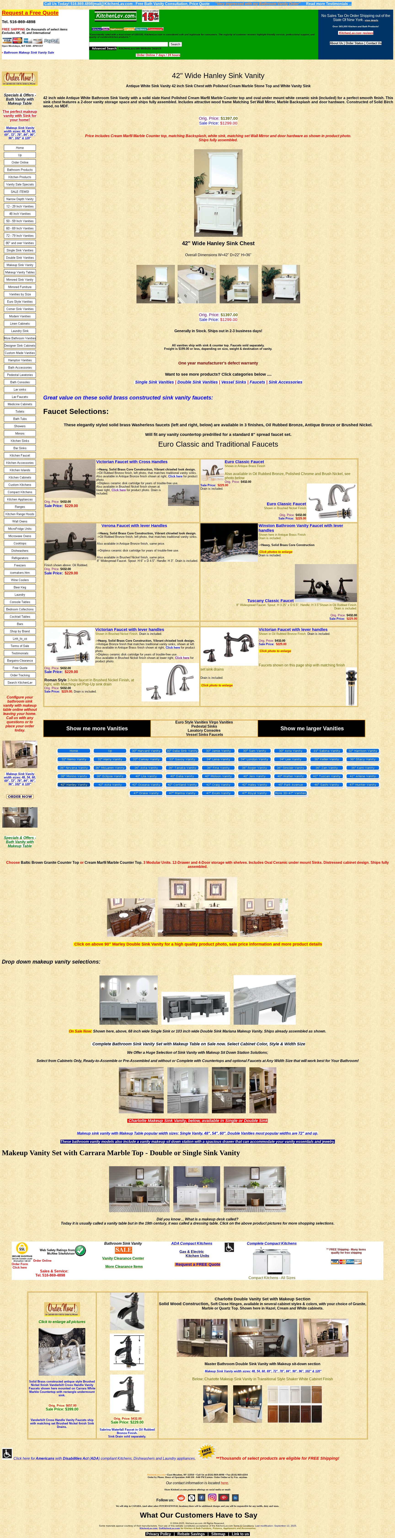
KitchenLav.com (156, 1474)
